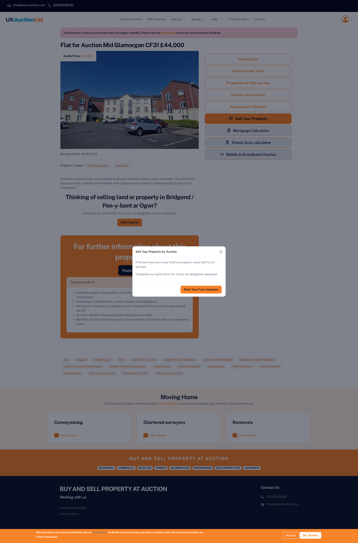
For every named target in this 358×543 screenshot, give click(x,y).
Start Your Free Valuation (201, 289)
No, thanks (310, 535)
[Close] (221, 252)
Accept (291, 535)
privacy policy (99, 532)
